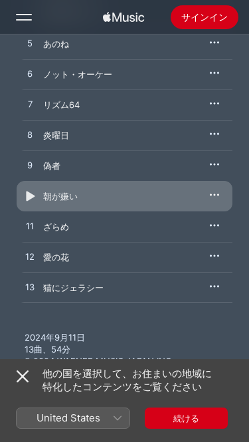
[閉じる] (23, 376)
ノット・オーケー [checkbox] (77, 74)
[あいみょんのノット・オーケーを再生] (30, 74)
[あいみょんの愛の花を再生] (30, 257)
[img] (123, 17)
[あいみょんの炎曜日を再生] (30, 135)
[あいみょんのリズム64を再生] (30, 105)
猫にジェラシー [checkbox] (73, 287)
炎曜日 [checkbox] (56, 135)
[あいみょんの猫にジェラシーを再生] (30, 288)
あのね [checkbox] (56, 43)
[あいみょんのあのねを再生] (30, 44)
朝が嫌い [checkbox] (60, 196)
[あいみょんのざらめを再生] (30, 227)
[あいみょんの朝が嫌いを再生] (30, 196)
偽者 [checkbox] (51, 165)
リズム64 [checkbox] (61, 104)
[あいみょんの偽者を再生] (30, 166)
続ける (186, 418)
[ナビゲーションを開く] (24, 17)
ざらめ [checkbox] (56, 226)
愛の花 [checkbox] (56, 257)
